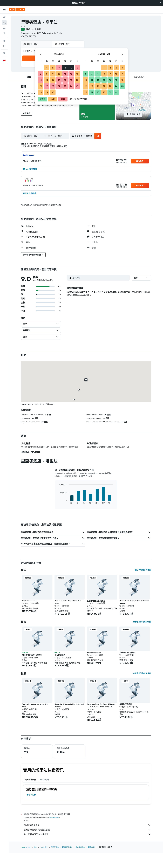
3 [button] (59, 67)
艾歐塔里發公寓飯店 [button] (127, 652)
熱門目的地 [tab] (44, 779)
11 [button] (65, 74)
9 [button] (52, 74)
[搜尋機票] (4, 17)
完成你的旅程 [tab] (30, 779)
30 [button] (53, 92)
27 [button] (77, 86)
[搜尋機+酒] (4, 33)
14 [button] (41, 80)
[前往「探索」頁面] (4, 40)
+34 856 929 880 (28, 36)
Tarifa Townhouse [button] (29, 601)
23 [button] (53, 86)
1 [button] (46, 67)
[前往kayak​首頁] (17, 9)
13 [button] (77, 74)
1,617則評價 (36, 29)
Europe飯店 (44, 847)
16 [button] (53, 80)
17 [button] (59, 80)
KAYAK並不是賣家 (31, 825)
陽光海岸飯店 (80, 847)
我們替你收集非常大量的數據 (37, 829)
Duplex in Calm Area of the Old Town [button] (68, 602)
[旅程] (4, 53)
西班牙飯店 (55, 847)
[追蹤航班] (4, 46)
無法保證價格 (54, 817)
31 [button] (116, 92)
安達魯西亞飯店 (67, 847)
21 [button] (41, 86)
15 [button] (47, 80)
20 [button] (77, 80)
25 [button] (65, 86)
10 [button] (59, 74)
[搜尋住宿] (4, 22)
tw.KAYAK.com (26, 847)
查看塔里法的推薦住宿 (142, 673)
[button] (160, 3)
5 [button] (71, 67)
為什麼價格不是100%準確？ (36, 834)
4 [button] (65, 67)
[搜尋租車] (4, 28)
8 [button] (46, 74)
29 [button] (47, 92)
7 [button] (40, 74)
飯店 (35, 847)
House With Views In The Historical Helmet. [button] (134, 602)
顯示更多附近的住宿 (143, 570)
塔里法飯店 (31, 795)
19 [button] (71, 80)
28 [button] (40, 92)
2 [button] (52, 67)
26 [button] (71, 86)
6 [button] (77, 67)
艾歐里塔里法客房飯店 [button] (96, 601)
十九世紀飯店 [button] (60, 655)
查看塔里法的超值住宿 (142, 622)
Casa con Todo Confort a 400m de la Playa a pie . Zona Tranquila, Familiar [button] (101, 706)
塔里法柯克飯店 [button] (125, 704)
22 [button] (47, 86)
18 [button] (65, 80)
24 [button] (59, 86)
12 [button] (71, 74)
